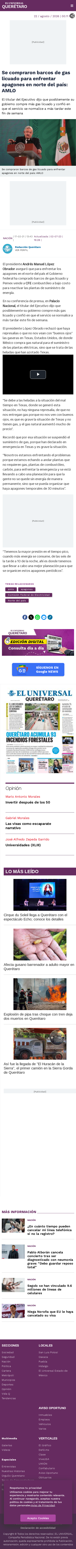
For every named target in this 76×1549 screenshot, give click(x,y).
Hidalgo (43, 1366)
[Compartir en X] (31, 617)
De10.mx (44, 1449)
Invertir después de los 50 (27, 802)
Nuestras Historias (13, 1471)
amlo (11, 589)
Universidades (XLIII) (23, 845)
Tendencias (9, 1398)
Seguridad (8, 1357)
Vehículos (45, 1424)
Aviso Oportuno (48, 1472)
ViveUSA (44, 1459)
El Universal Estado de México (53, 1373)
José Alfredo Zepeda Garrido (27, 839)
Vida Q (6, 1393)
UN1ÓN (43, 1463)
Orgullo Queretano (13, 1475)
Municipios (8, 1379)
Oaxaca (43, 1357)
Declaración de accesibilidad (38, 1527)
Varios (42, 1428)
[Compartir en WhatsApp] (37, 617)
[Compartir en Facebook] (24, 617)
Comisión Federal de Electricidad (28, 595)
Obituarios (45, 1477)
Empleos (44, 1419)
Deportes (7, 1384)
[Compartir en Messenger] (43, 617)
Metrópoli (8, 1375)
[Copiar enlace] (50, 617)
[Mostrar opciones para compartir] (72, 15)
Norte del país (17, 600)
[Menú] (72, 6)
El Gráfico (45, 1445)
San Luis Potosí (48, 1352)
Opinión (13, 788)
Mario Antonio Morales (22, 796)
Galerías (7, 1445)
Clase (42, 1454)
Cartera (6, 1370)
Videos (6, 1449)
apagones (27, 589)
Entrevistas (9, 1466)
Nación (7, 238)
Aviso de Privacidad (43, 1505)
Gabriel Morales (17, 818)
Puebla (43, 1361)
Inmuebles (45, 1414)
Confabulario (47, 1468)
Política (6, 1366)
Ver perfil (21, 250)
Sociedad (8, 1352)
